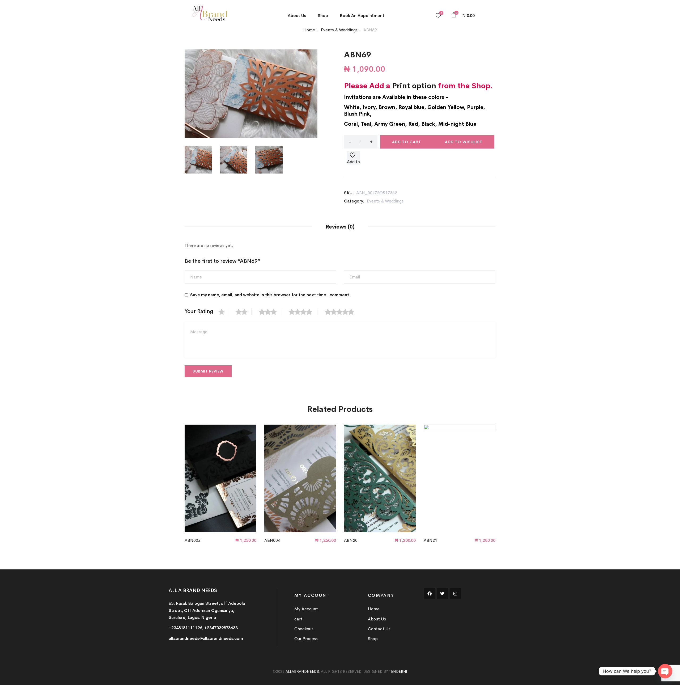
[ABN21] (459, 478)
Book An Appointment (362, 15)
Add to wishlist (463, 141)
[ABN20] (380, 478)
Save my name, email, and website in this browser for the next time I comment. (270, 295)
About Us (297, 15)
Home (309, 30)
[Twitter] (442, 593)
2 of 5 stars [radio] (244, 311)
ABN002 (193, 540)
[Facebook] (429, 593)
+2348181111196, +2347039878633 (203, 628)
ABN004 (272, 540)
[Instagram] (455, 593)
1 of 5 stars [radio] (223, 311)
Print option (414, 85)
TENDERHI (398, 671)
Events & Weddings (339, 30)
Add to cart (406, 141)
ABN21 (430, 540)
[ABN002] (220, 478)
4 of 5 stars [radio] (303, 311)
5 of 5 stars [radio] (342, 311)
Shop (323, 15)
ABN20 (351, 540)
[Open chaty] (665, 671)
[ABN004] (300, 478)
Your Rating (199, 311)
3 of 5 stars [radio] (270, 311)
